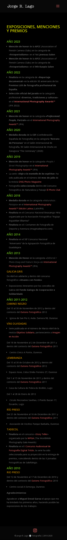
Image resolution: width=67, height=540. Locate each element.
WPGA (31, 438)
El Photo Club (53, 189)
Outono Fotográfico (30, 312)
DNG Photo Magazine (30, 181)
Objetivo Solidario (25, 332)
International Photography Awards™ (34, 101)
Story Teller (41, 434)
